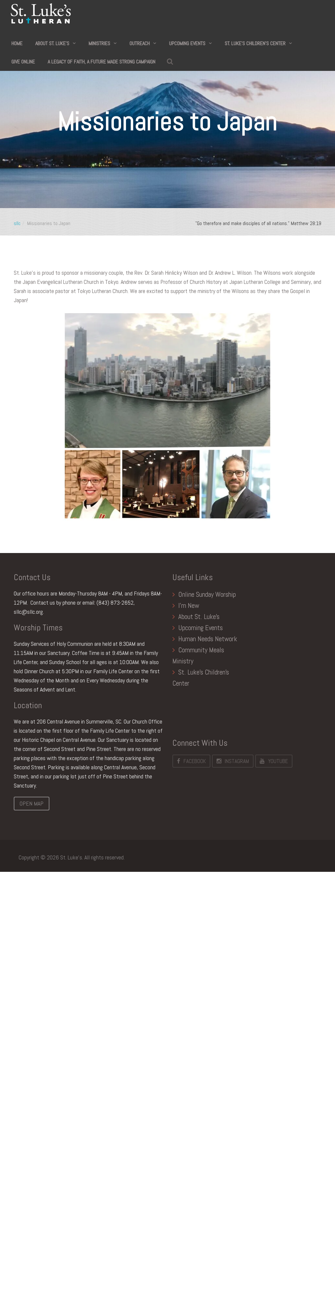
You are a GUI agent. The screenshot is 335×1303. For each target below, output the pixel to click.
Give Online (23, 61)
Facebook (195, 761)
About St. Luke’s (52, 43)
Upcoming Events (187, 43)
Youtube (278, 761)
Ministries (99, 43)
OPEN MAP (32, 803)
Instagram (237, 761)
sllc (17, 223)
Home (17, 43)
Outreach (140, 43)
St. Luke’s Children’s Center (255, 43)
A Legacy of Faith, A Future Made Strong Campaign (101, 61)
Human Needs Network (207, 638)
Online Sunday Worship (207, 594)
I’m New (188, 605)
